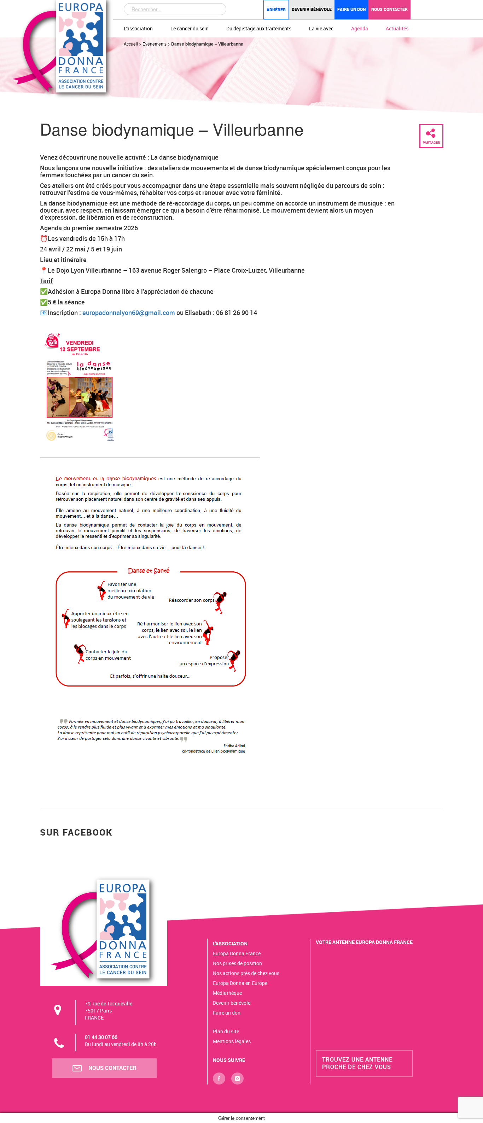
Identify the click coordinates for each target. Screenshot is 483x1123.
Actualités (397, 28)
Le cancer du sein (189, 28)
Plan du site (226, 1031)
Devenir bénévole (312, 9)
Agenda (359, 28)
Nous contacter (389, 9)
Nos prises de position (237, 963)
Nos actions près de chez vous (246, 973)
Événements (154, 44)
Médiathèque (227, 993)
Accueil (131, 44)
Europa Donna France (237, 953)
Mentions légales (232, 1041)
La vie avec (321, 28)
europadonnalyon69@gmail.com (128, 312)
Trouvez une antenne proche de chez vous (357, 1063)
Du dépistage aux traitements (258, 28)
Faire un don (351, 9)
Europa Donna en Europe (240, 983)
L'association (138, 28)
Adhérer (276, 9)
